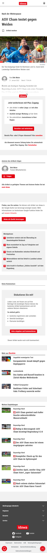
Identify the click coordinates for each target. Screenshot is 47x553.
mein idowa (6, 187)
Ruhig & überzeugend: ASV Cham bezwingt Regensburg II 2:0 (28, 430)
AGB (24, 543)
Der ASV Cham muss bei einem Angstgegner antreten (28, 444)
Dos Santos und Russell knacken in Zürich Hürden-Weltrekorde (28, 376)
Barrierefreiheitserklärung (28, 547)
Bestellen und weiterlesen (23, 129)
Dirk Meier (16, 78)
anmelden (39, 135)
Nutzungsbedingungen (35, 543)
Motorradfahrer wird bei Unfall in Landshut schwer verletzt (24, 260)
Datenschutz (18, 543)
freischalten (32, 145)
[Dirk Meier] (5, 79)
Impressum (8, 543)
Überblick (12, 353)
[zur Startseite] (23, 526)
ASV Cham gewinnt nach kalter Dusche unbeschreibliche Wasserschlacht (28, 415)
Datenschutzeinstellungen (23, 551)
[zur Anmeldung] (44, 3)
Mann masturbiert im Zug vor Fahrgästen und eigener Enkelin (22, 246)
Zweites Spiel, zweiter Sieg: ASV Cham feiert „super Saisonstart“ (29, 471)
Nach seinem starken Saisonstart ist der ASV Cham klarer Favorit (29, 485)
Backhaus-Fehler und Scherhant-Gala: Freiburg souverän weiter (27, 390)
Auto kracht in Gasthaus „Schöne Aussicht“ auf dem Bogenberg (25, 267)
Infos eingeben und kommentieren (23, 331)
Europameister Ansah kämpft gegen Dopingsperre (29, 362)
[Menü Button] (3, 3)
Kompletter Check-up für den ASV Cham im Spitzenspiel (27, 457)
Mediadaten (15, 547)
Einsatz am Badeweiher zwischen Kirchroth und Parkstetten (23, 253)
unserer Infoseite (10, 213)
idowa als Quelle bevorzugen (14, 219)
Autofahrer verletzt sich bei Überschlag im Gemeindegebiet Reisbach (21, 239)
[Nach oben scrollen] (42, 548)
